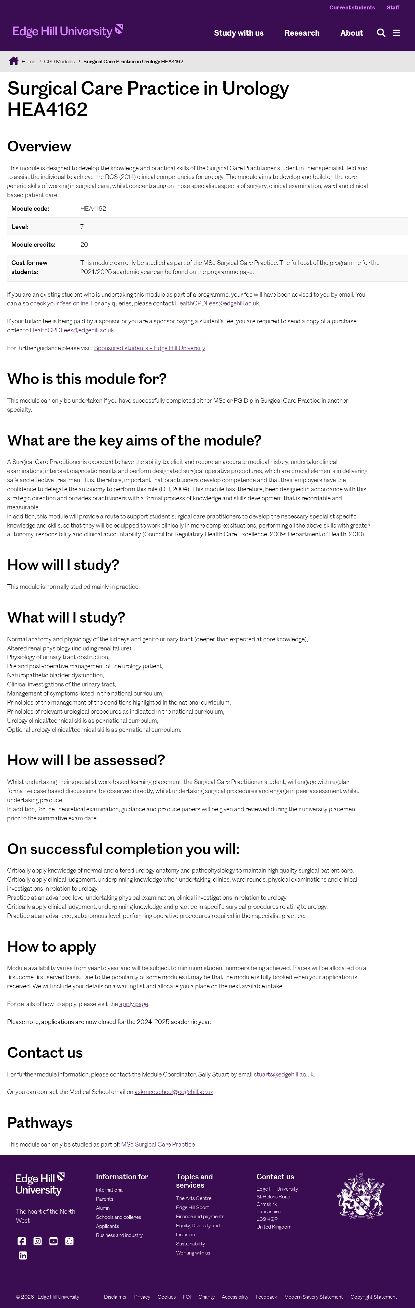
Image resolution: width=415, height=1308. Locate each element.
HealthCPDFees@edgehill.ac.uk (217, 303)
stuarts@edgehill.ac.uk (284, 1074)
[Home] (68, 33)
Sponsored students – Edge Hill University (149, 348)
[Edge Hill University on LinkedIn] (23, 1259)
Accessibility (235, 1297)
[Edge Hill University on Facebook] (22, 1245)
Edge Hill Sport (192, 1207)
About (351, 32)
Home (28, 61)
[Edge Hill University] (40, 1194)
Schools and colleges (118, 1217)
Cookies (167, 1297)
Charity (206, 1297)
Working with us (193, 1253)
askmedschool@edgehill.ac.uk (174, 1092)
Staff (393, 7)
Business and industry (119, 1235)
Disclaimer (115, 1297)
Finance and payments (200, 1216)
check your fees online (59, 303)
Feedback (266, 1297)
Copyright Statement (373, 1297)
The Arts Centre (193, 1198)
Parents (104, 1199)
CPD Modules (59, 61)
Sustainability (190, 1244)
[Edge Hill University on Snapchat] (69, 1245)
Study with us (239, 32)
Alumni (103, 1208)
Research (302, 32)
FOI (187, 1297)
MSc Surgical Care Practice (158, 1144)
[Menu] (396, 33)
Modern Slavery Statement (313, 1297)
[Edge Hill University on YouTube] (53, 1245)
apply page (133, 1004)
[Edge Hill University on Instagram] (37, 1245)
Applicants (107, 1226)
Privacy (142, 1297)
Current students (352, 7)
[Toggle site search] (381, 33)
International (110, 1190)
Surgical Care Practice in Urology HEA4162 (133, 61)
